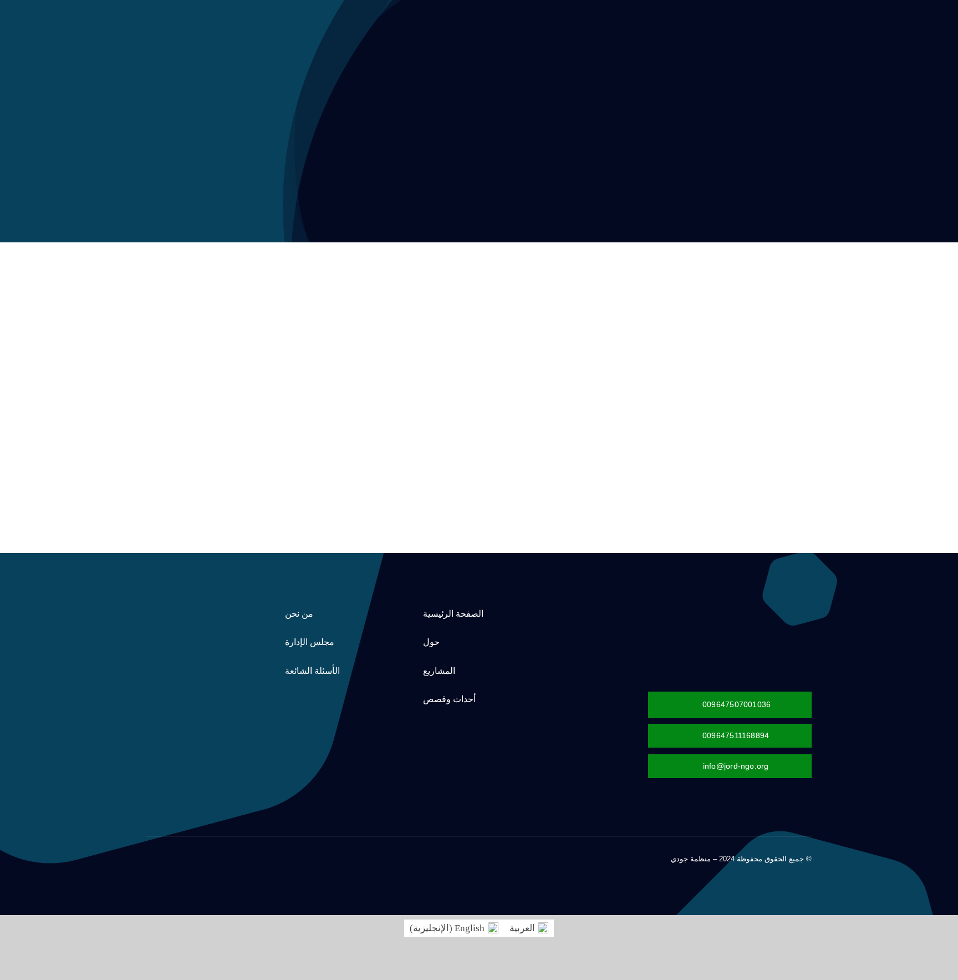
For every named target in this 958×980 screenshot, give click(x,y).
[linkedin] (149, 857)
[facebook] (220, 857)
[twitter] (203, 857)
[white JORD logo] (748, 607)
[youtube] (167, 857)
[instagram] (185, 857)
